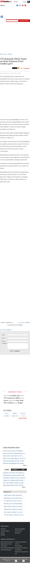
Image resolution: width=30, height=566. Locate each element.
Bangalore (15, 416)
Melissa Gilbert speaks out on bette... (13, 506)
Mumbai (15, 413)
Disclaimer (17, 533)
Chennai (6, 416)
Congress (10, 400)
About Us (3, 529)
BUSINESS (10, 54)
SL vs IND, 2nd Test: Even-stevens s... (13, 501)
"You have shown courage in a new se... (14, 515)
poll (18, 395)
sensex (22, 398)
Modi (21, 400)
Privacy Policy (18, 531)
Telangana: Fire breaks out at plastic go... (14, 472)
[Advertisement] (15, 11)
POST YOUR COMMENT (24, 322)
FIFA (5, 403)
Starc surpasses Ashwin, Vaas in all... (13, 512)
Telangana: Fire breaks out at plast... (13, 509)
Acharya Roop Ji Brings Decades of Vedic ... (14, 461)
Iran (13, 398)
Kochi (23, 416)
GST (8, 395)
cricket (15, 403)
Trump (9, 398)
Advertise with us (5, 531)
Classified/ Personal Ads (21, 548)
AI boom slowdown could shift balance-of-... (14, 453)
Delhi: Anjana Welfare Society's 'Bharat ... (13, 485)
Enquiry (3, 533)
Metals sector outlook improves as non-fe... (14, 458)
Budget (20, 403)
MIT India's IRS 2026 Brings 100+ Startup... (13, 463)
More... (25, 465)
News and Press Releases (7, 542)
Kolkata (23, 413)
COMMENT (26, 68)
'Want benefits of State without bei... (13, 495)
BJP (14, 400)
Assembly (12, 395)
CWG (17, 400)
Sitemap (3, 535)
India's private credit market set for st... (13, 456)
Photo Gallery (18, 546)
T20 (5, 398)
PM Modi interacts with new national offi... (14, 475)
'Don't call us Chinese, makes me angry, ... (14, 482)
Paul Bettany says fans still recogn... (13, 498)
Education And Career (6, 544)
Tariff (5, 395)
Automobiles (18, 549)
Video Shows (4, 546)
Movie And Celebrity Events (8, 548)
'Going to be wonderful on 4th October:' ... (14, 480)
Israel (6, 400)
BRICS (18, 398)
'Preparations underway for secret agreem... (14, 478)
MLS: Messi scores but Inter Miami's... (13, 503)
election (22, 395)
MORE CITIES (23, 418)
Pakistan (10, 403)
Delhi (6, 413)
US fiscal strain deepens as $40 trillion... (13, 451)
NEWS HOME (3, 54)
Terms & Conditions (20, 529)
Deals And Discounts (6, 549)
